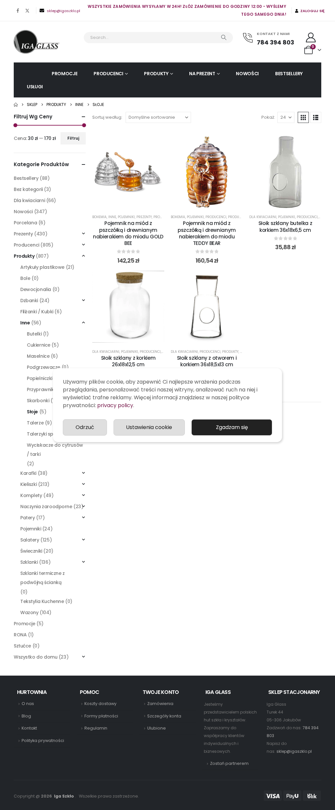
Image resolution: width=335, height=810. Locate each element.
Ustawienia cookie (149, 427)
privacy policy (115, 405)
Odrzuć (85, 427)
